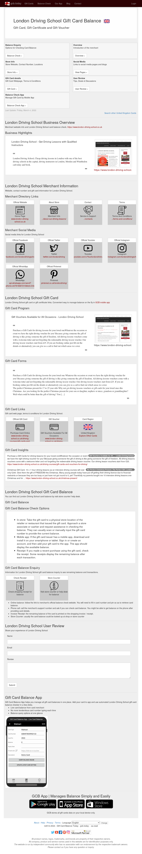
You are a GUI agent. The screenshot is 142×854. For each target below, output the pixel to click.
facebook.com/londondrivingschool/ (21, 256)
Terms (57, 822)
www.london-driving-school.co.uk (20, 220)
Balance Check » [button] (14, 55)
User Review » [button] (81, 88)
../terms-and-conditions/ (122, 218)
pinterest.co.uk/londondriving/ (54, 283)
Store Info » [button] (12, 72)
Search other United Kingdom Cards (120, 113)
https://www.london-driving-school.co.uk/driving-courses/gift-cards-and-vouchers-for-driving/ (47, 464)
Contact (77, 3)
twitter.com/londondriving (54, 256)
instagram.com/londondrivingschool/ (123, 256)
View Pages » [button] (81, 72)
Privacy (50, 822)
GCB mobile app (102, 302)
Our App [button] (58, 3)
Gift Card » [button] (12, 88)
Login (133, 3)
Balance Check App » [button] (16, 105)
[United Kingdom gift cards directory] (107, 20)
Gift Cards (29, 3)
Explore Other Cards (88, 435)
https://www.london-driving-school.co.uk (84, 127)
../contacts (87, 218)
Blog (68, 3)
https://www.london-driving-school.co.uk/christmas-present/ (51, 478)
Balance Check (44, 3)
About (36, 822)
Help (43, 822)
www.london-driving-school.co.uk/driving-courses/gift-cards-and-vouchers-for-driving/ (20, 439)
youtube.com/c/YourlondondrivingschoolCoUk (94, 256)
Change (104, 823)
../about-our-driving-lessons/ (54, 218)
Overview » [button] (80, 55)
